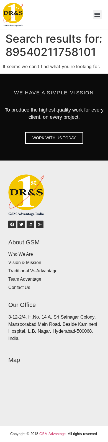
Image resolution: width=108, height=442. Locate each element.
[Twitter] (21, 224)
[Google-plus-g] (39, 224)
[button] (97, 14)
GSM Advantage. (53, 434)
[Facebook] (12, 224)
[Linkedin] (30, 224)
